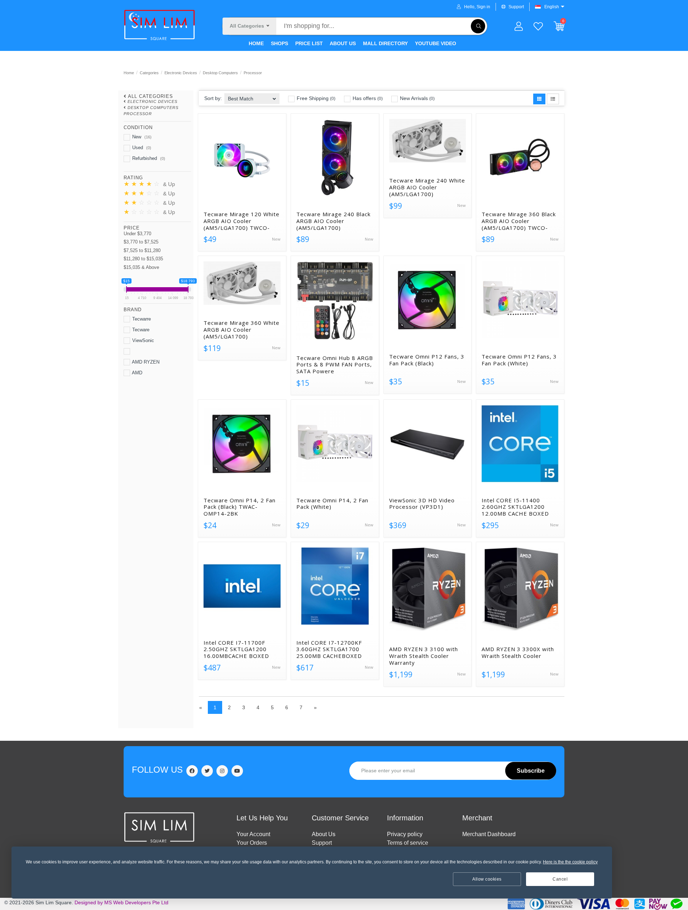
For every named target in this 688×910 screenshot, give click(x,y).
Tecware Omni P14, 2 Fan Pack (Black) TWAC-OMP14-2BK (240, 507)
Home (129, 73)
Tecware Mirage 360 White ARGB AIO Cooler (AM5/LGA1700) (242, 329)
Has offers (367, 98)
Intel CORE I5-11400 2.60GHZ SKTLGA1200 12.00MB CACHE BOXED (515, 507)
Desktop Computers (220, 73)
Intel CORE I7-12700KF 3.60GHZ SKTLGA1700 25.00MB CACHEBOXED (329, 649)
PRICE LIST (308, 43)
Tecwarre (141, 319)
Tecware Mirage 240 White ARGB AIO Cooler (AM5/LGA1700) (427, 187)
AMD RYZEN (145, 362)
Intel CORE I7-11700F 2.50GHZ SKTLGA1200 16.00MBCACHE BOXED (236, 649)
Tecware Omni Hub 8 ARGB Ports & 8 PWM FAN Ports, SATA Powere (334, 365)
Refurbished (148, 158)
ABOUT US (342, 43)
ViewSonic (142, 340)
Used (141, 147)
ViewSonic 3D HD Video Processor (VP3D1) (422, 504)
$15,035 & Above (141, 267)
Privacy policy (404, 834)
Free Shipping (315, 98)
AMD (136, 372)
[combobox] (252, 96)
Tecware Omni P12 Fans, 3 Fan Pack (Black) (426, 360)
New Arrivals (416, 98)
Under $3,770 (137, 233)
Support (516, 6)
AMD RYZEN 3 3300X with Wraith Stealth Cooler (518, 652)
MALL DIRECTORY (385, 43)
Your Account (253, 834)
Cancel (560, 879)
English (551, 6)
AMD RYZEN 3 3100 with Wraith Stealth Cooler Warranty (423, 656)
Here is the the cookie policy (570, 861)
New (141, 136)
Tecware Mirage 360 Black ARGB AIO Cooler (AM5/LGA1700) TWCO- (519, 221)
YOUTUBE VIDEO (435, 43)
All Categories (150, 96)
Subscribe (531, 771)
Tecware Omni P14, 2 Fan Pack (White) (332, 504)
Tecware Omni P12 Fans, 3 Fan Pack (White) (519, 360)
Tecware (140, 329)
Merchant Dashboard (489, 834)
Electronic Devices (180, 73)
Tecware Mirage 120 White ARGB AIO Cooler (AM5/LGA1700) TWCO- (242, 221)
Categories (149, 73)
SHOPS (278, 43)
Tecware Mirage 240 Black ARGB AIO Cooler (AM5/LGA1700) (333, 221)
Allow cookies (487, 879)
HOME (256, 43)
